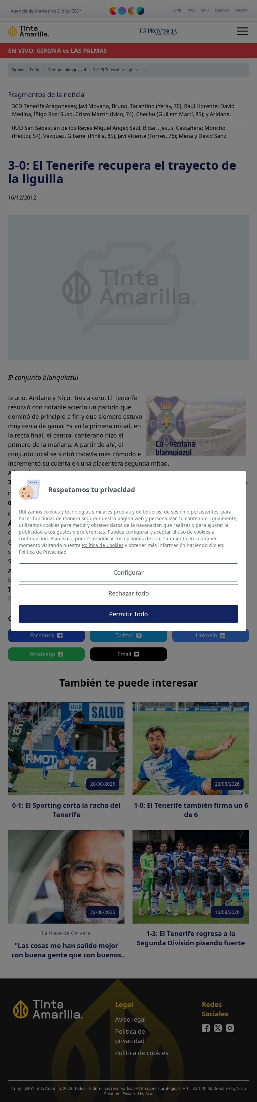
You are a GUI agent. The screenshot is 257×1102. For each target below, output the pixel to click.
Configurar (128, 572)
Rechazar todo (128, 593)
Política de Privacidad (43, 552)
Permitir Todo (128, 614)
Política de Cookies (102, 545)
